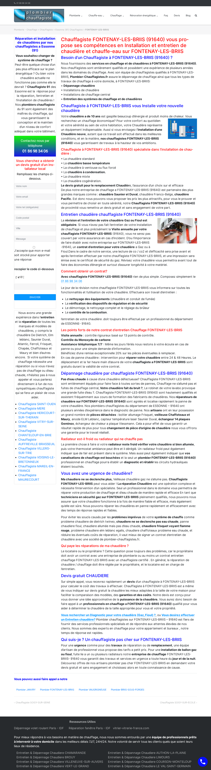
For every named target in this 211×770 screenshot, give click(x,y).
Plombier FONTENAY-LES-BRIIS (57, 689)
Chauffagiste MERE (31, 408)
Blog (188, 15)
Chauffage (116, 15)
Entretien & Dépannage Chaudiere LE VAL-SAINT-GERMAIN (149, 766)
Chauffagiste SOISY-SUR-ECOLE (177, 702)
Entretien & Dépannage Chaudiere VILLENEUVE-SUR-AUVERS (59, 761)
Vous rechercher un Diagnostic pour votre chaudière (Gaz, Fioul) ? (108, 615)
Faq (166, 15)
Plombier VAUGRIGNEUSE (92, 689)
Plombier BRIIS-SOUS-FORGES (127, 689)
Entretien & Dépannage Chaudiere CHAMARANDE (51, 753)
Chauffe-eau (95, 15)
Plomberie (74, 15)
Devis (177, 15)
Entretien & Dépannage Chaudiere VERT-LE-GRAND (52, 766)
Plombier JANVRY (25, 689)
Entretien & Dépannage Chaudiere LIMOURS (139, 757)
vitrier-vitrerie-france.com (132, 728)
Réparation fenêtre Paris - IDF (90, 728)
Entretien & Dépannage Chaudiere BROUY (45, 757)
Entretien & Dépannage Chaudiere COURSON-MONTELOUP (149, 761)
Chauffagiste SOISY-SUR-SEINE (33, 702)
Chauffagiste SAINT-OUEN (37, 404)
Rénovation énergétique (143, 15)
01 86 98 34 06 (23, 3)
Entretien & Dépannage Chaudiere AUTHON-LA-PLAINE (147, 753)
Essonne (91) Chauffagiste (69, 29)
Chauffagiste (46, 29)
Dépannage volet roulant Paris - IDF (39, 728)
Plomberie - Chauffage (25, 29)
